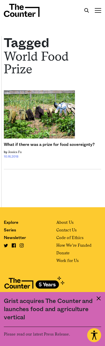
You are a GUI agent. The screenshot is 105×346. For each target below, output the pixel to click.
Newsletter (15, 238)
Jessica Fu (15, 152)
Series (10, 230)
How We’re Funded (74, 245)
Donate (63, 253)
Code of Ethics (70, 237)
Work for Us (67, 260)
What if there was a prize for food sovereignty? (49, 145)
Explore (11, 222)
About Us (65, 222)
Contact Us (66, 230)
